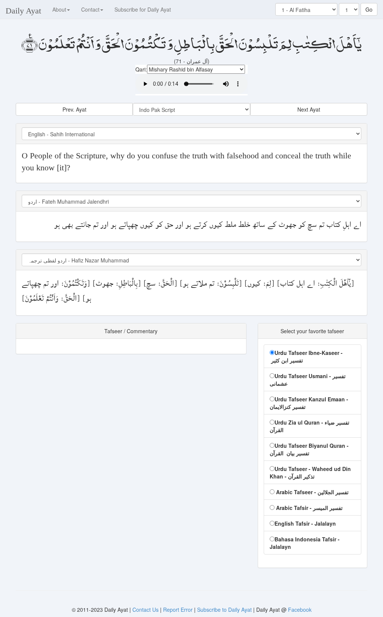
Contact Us (146, 609)
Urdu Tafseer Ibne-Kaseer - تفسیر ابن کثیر (306, 356)
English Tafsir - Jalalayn (305, 523)
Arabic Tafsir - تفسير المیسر (309, 507)
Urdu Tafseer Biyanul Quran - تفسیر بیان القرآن (309, 449)
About (59, 9)
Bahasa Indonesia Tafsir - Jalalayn (305, 542)
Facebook (300, 609)
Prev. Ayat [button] (74, 109)
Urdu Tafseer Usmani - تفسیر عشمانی (308, 379)
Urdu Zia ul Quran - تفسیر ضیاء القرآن (309, 426)
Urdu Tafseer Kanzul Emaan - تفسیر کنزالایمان (309, 402)
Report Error (178, 609)
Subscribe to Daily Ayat (224, 609)
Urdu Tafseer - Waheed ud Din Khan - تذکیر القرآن (310, 472)
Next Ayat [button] (308, 109)
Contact (90, 9)
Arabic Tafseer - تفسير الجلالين (312, 492)
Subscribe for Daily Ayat (142, 9)
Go (369, 9)
